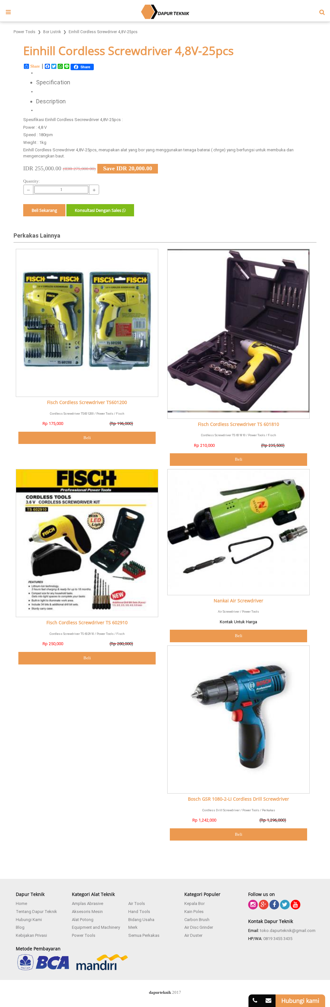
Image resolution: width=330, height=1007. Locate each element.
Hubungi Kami (29, 919)
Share (35, 66)
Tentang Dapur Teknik (36, 911)
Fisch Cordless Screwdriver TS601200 (87, 402)
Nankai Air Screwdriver (238, 601)
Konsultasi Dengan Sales (98, 210)
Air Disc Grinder (198, 927)
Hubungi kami (300, 1000)
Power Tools (83, 935)
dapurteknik (160, 992)
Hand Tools (139, 911)
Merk (133, 927)
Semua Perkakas (144, 935)
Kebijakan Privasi (31, 935)
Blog (20, 927)
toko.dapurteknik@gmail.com (287, 930)
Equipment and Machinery (96, 927)
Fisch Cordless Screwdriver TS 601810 (238, 424)
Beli (87, 437)
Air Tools (136, 903)
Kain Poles (194, 911)
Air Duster (193, 935)
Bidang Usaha (141, 919)
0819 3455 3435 (277, 938)
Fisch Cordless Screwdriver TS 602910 (87, 623)
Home (21, 903)
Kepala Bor (194, 903)
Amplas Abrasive (87, 903)
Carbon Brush (196, 919)
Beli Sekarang (44, 210)
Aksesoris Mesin (87, 911)
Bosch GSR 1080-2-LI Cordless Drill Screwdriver (238, 799)
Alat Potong (82, 919)
